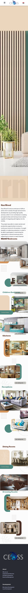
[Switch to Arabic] (23, 3)
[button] (20, 333)
